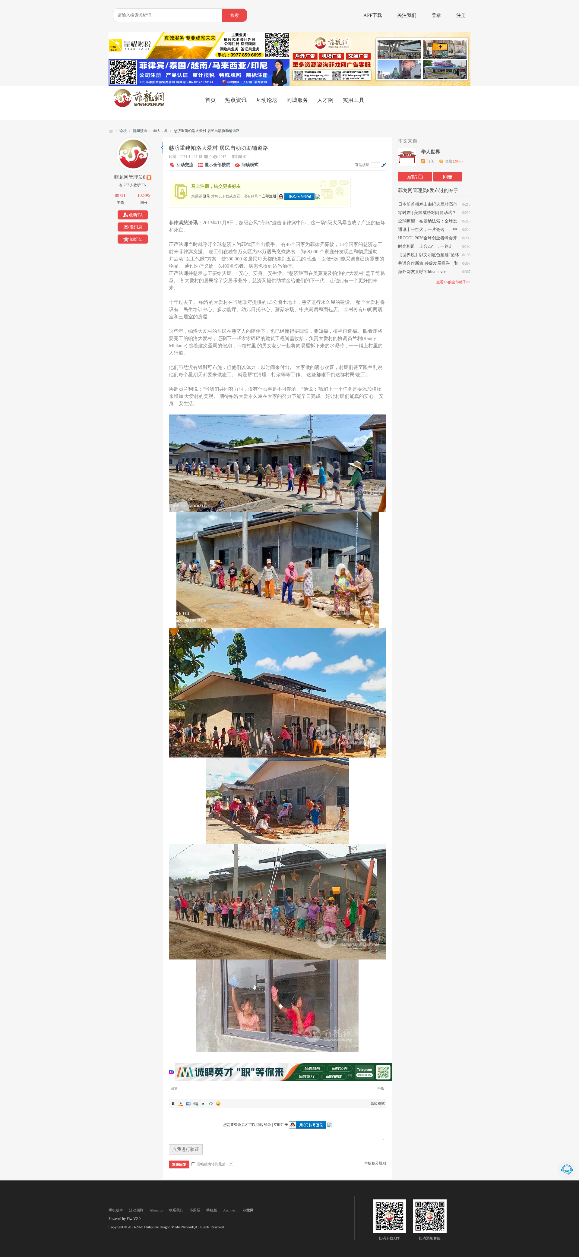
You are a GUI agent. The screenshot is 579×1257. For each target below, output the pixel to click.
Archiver (229, 1210)
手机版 (211, 1210)
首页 (210, 100)
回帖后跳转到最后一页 (215, 1164)
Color (181, 1104)
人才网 (325, 100)
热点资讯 (236, 100)
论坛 (123, 131)
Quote (203, 1104)
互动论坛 (266, 100)
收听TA (136, 215)
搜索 (234, 15)
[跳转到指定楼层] (383, 164)
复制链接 (239, 157)
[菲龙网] (139, 106)
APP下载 (372, 15)
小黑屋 (194, 1210)
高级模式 (377, 1103)
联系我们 (176, 1210)
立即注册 (269, 196)
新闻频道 (140, 131)
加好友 (136, 239)
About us (156, 1210)
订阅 (430, 161)
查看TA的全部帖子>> (453, 282)
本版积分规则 (375, 1163)
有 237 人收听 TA (132, 185)
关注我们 (406, 15)
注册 (461, 15)
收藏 (454, 161)
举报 (380, 1088)
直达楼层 (362, 165)
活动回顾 (136, 1210)
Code (211, 1104)
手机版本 (116, 1210)
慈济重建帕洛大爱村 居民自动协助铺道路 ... (208, 131)
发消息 (136, 227)
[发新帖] (415, 176)
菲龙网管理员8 (129, 177)
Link (196, 1104)
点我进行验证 (185, 1149)
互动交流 (184, 164)
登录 (436, 15)
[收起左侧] (162, 147)
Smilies (218, 1104)
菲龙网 (111, 131)
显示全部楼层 (217, 164)
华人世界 (160, 131)
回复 (174, 1088)
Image (188, 1104)
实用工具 (353, 100)
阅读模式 (250, 164)
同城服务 (297, 100)
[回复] (447, 176)
